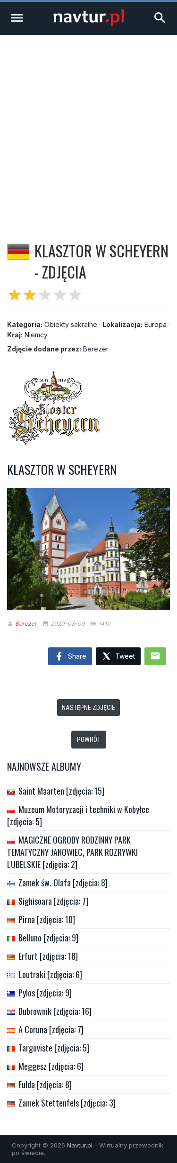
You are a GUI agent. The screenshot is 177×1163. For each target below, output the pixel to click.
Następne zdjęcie (88, 707)
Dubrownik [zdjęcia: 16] (55, 1011)
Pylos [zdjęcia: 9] (45, 993)
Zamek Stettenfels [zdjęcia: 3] (67, 1103)
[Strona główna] (88, 23)
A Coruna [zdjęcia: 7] (51, 1029)
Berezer (96, 349)
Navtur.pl (80, 1145)
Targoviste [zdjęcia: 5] (53, 1048)
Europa (155, 324)
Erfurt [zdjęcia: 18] (48, 956)
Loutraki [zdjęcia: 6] (50, 974)
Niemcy (36, 335)
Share (76, 656)
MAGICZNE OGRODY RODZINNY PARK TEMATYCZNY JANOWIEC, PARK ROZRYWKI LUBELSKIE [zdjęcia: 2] (72, 852)
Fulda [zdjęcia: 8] (45, 1084)
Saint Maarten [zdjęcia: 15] (61, 791)
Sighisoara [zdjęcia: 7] (53, 901)
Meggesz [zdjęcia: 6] (51, 1066)
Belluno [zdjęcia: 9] (48, 938)
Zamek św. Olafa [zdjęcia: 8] (63, 882)
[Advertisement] (88, 128)
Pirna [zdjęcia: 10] (46, 919)
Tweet (124, 656)
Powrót (89, 739)
